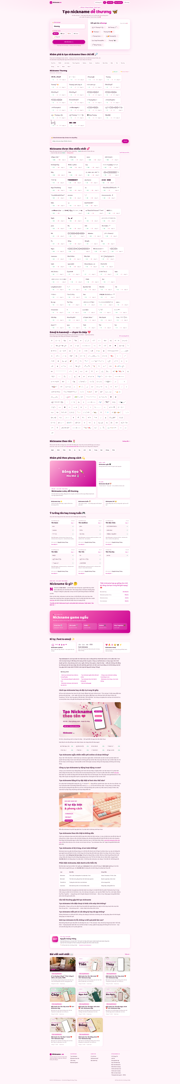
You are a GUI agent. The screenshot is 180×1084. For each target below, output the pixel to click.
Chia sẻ (125, 141)
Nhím (63, 66)
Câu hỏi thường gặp (86, 683)
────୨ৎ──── (86, 346)
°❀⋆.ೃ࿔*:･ (78, 366)
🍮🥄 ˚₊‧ (81, 387)
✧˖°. (52, 428)
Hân (90, 450)
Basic (90, 63)
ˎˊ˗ (121, 387)
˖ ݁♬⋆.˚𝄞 (92, 381)
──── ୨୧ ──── (119, 376)
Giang (52, 66)
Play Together (118, 2)
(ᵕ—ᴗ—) (99, 381)
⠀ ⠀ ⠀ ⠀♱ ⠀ (122, 381)
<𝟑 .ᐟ (87, 371)
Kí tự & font (93, 1056)
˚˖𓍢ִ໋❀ (75, 340)
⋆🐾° (100, 402)
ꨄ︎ (128, 371)
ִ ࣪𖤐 (81, 407)
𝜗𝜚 (79, 402)
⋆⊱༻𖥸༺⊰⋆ (55, 392)
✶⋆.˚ (116, 387)
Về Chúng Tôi (98, 2)
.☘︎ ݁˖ (110, 346)
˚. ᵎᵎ (128, 346)
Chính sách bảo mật (116, 1068)
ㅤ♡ (92, 371)
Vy (74, 450)
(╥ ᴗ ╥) (101, 422)
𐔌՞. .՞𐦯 (116, 361)
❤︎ (115, 346)
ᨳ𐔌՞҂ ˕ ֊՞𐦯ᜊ (124, 422)
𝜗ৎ (71, 346)
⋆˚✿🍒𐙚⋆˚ (54, 387)
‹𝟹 (69, 407)
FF (104, 2)
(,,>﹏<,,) (108, 392)
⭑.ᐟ (51, 346)
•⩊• (52, 412)
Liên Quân (110, 2)
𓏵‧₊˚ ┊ (82, 392)
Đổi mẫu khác (68, 42)
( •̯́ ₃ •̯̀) (121, 417)
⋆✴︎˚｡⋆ (57, 356)
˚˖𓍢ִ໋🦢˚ (86, 361)
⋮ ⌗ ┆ (70, 366)
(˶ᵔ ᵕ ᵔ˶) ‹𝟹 (109, 376)
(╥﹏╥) (64, 361)
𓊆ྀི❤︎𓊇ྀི (107, 402)
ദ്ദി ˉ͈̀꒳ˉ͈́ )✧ (77, 422)
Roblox (84, 63)
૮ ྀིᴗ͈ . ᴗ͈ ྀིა (87, 366)
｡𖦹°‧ (52, 366)
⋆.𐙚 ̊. (52, 433)
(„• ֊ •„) (68, 387)
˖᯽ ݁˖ (63, 381)
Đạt (101, 450)
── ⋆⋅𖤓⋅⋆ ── (91, 402)
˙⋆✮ (89, 422)
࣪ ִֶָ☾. (74, 387)
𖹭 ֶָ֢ (106, 387)
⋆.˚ (125, 356)
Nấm (112, 63)
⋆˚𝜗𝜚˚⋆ (53, 376)
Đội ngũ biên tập (115, 1060)
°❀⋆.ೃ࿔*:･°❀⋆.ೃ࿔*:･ (61, 346)
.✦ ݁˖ (81, 340)
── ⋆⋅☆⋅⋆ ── (76, 428)
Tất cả (127, 954)
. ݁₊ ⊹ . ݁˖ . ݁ (67, 417)
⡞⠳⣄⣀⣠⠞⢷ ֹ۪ (54, 397)
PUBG (59, 63)
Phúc (113, 450)
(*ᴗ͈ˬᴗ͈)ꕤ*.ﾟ (113, 417)
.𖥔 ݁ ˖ (97, 371)
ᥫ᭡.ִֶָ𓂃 (108, 371)
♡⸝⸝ (83, 417)
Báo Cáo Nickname (115, 1064)
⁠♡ (101, 412)
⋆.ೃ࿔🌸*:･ (68, 397)
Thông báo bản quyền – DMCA (118, 1075)
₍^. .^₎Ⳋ (73, 402)
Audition (97, 63)
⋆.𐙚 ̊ (105, 346)
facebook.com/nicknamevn (85, 945)
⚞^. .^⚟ (117, 340)
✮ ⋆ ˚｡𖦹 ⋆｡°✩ (103, 397)
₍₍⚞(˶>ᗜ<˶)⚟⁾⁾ (65, 428)
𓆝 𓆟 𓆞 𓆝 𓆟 (91, 397)
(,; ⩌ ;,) (72, 412)
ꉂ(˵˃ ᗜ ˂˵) (53, 351)
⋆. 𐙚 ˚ (93, 340)
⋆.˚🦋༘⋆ (95, 412)
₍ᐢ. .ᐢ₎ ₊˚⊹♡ (86, 412)
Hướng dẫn (125, 441)
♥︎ (64, 407)
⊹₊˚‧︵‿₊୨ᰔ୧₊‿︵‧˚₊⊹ (93, 356)
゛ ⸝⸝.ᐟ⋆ (126, 412)
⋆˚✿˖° (71, 356)
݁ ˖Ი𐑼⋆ (105, 340)
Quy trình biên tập (115, 1062)
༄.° (96, 392)
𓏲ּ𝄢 (76, 361)
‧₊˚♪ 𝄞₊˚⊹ (53, 407)
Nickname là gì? (94, 1058)
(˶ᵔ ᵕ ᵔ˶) (83, 356)
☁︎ (105, 417)
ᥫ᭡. (111, 422)
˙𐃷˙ (126, 361)
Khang (107, 450)
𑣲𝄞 (111, 340)
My (79, 450)
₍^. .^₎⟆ (64, 356)
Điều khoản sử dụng (116, 1066)
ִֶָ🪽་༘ (102, 371)
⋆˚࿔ (99, 346)
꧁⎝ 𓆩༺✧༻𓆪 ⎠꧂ (57, 402)
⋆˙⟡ (94, 346)
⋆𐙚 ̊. (61, 387)
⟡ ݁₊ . (105, 407)
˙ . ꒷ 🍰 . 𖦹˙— (117, 392)
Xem (72, 523)
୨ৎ (111, 387)
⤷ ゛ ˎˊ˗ (119, 356)
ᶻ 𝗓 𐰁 (110, 366)
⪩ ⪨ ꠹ (113, 402)
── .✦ (75, 407)
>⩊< (81, 371)
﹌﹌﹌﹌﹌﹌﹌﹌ (61, 371)
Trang (95, 450)
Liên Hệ (113, 1058)
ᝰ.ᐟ (92, 387)
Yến (117, 63)
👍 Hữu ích (115, 71)
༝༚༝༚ (60, 407)
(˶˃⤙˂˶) (53, 422)
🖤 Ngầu (63, 33)
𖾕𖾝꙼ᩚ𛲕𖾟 (65, 376)
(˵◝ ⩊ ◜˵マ (99, 387)
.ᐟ (68, 381)
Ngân (52, 450)
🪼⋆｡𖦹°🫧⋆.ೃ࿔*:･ (120, 366)
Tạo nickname (73, 1056)
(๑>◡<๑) (53, 417)
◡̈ (100, 417)
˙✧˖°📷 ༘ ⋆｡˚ (122, 402)
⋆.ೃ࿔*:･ (109, 361)
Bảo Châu (105, 63)
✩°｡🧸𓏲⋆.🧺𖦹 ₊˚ (116, 412)
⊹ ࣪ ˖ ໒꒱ (77, 346)
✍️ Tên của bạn (56, 22)
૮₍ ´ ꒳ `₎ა (63, 366)
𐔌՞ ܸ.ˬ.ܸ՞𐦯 (87, 340)
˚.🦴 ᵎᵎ (78, 412)
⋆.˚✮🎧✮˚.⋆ (108, 381)
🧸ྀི (71, 361)
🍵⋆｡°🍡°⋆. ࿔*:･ (112, 428)
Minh (58, 450)
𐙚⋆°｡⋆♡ (64, 412)
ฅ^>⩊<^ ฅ (91, 376)
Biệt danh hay (94, 1060)
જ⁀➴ (89, 417)
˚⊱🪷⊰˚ (89, 392)
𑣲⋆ (70, 340)
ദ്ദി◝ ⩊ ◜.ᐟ (61, 422)
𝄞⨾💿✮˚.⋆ (69, 422)
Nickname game (74, 1062)
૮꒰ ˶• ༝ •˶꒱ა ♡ (55, 381)
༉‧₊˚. (96, 428)
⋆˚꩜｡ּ (73, 381)
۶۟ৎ (117, 422)
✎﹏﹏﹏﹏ (98, 407)
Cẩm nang (126, 2)
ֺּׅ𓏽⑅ (125, 428)
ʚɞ (52, 371)
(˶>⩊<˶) (124, 340)
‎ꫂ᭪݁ (74, 376)
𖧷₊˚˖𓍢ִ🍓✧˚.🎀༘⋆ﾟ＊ (118, 371)
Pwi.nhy (123, 63)
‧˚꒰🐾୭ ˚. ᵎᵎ (99, 376)
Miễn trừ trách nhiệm (116, 1073)
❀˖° (101, 392)
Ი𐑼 (57, 412)
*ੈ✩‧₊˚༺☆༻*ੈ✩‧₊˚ (70, 392)
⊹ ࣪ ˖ (99, 340)
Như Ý (69, 66)
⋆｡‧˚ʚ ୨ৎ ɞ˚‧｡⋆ (82, 381)
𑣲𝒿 (106, 422)
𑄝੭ (84, 376)
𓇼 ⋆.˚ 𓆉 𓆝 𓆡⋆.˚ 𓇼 (97, 361)
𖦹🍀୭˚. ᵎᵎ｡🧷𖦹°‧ (78, 397)
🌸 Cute (56, 33)
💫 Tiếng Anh (57, 37)
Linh (85, 450)
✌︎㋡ (60, 417)
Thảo (64, 450)
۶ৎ (51, 356)
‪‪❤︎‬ (111, 397)
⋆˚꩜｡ (64, 340)
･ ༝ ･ (59, 376)
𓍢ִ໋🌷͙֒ (94, 366)
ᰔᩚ (78, 417)
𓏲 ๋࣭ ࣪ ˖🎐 (107, 412)
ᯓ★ (91, 351)
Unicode (52, 600)
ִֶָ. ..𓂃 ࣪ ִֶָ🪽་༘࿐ (125, 351)
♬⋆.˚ (104, 366)
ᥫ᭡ (76, 356)
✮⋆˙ (80, 351)
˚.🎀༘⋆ (112, 356)
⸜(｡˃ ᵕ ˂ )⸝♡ (62, 351)
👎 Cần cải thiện (125, 71)
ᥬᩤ (57, 428)
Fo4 (58, 66)
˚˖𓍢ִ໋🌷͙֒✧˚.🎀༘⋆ (87, 428)
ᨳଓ (70, 351)
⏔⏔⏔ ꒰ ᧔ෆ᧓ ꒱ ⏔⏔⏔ (113, 351)
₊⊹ (115, 381)
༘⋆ (87, 387)
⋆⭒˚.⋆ (70, 371)
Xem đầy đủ (54, 544)
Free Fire (53, 63)
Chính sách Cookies (116, 1070)
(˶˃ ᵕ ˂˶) (58, 340)
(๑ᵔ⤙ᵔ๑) (121, 346)
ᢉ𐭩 (80, 361)
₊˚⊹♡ (52, 361)
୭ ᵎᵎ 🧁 (98, 351)
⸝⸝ (69, 376)
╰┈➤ (95, 417)
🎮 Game (76, 33)
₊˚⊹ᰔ (85, 351)
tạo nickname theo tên (72, 446)
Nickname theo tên (74, 1058)
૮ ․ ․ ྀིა (102, 428)
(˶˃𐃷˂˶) (105, 356)
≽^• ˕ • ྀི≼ (112, 407)
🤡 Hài (69, 33)
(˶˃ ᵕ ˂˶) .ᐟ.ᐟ (121, 407)
